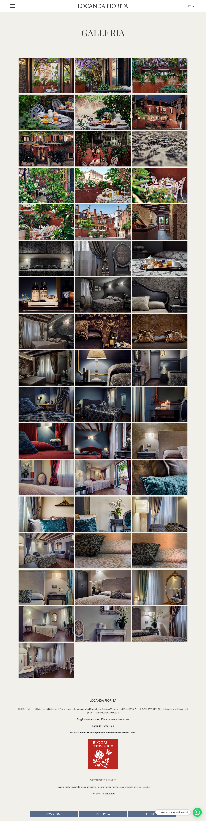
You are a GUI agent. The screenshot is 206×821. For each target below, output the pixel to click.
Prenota (103, 814)
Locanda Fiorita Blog (103, 725)
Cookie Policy (97, 779)
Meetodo (110, 793)
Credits (147, 786)
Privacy (112, 779)
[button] (197, 812)
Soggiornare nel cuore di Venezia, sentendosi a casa (103, 719)
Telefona (152, 814)
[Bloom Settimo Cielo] (103, 754)
